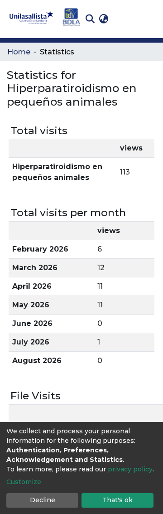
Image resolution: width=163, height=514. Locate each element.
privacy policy (130, 469)
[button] (103, 19)
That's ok (117, 500)
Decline (42, 500)
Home (18, 52)
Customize (23, 482)
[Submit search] (90, 19)
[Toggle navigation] (149, 19)
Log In (125, 19)
